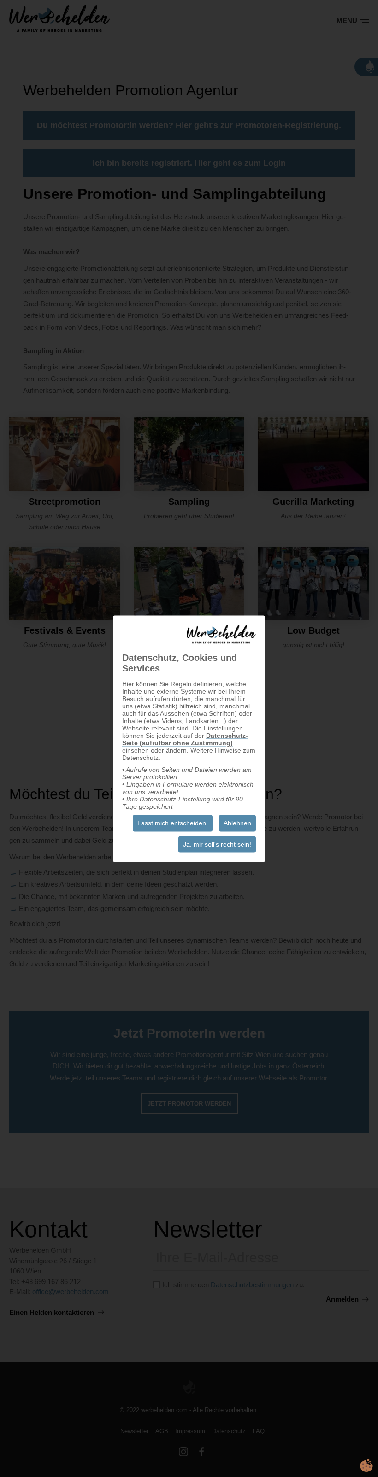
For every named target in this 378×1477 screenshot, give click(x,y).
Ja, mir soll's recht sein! (217, 844)
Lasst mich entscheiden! (172, 823)
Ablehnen (237, 823)
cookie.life (366, 1465)
